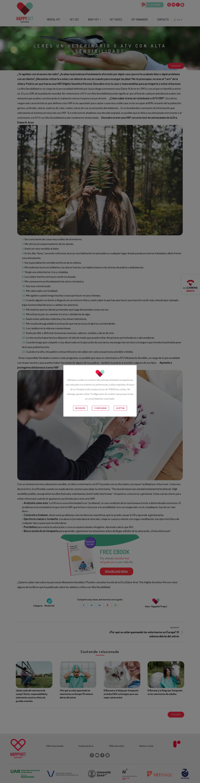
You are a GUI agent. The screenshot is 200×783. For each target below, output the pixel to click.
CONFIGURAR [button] (100, 408)
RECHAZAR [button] (80, 408)
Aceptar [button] (120, 408)
